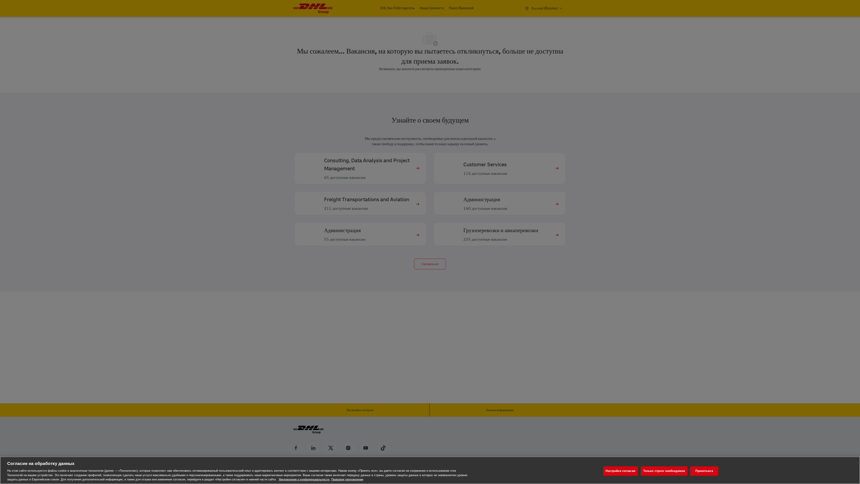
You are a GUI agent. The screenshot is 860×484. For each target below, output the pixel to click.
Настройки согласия (620, 471)
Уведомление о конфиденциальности (304, 479)
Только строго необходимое (664, 471)
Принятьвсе (704, 471)
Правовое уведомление (347, 479)
